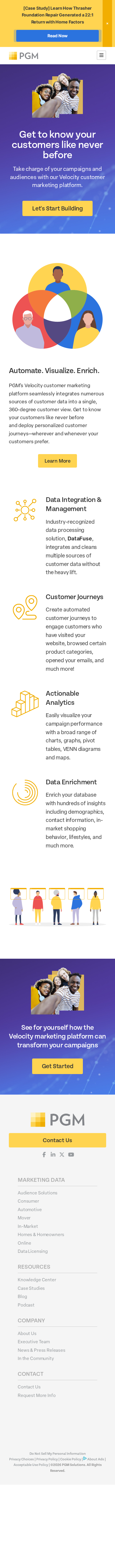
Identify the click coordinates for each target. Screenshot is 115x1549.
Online (24, 1243)
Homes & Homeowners (41, 1234)
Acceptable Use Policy (31, 1465)
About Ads (95, 1459)
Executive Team (34, 1341)
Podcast (26, 1305)
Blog (22, 1296)
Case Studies (31, 1288)
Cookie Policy (70, 1459)
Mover (24, 1218)
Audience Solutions (38, 1193)
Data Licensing (33, 1251)
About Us (27, 1333)
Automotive (30, 1209)
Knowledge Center (37, 1279)
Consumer (28, 1201)
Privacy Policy (47, 1459)
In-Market (28, 1226)
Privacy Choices (21, 1459)
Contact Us (29, 1387)
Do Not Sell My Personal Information (57, 1454)
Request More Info (36, 1395)
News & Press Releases (41, 1350)
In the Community (36, 1358)
